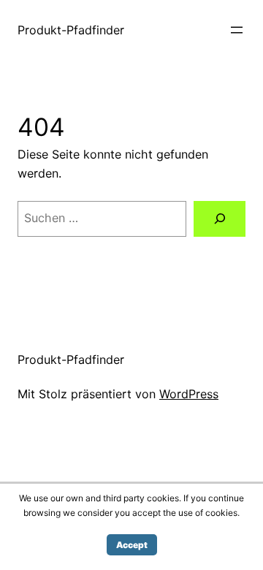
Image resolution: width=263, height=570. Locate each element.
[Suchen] (219, 219)
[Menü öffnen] (236, 30)
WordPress (188, 394)
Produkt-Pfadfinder (71, 30)
